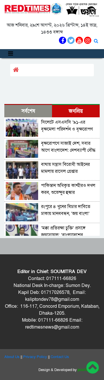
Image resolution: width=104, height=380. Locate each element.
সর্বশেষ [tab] (28, 111)
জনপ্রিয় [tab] (76, 111)
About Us (12, 356)
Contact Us (60, 356)
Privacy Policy (35, 356)
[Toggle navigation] (10, 53)
